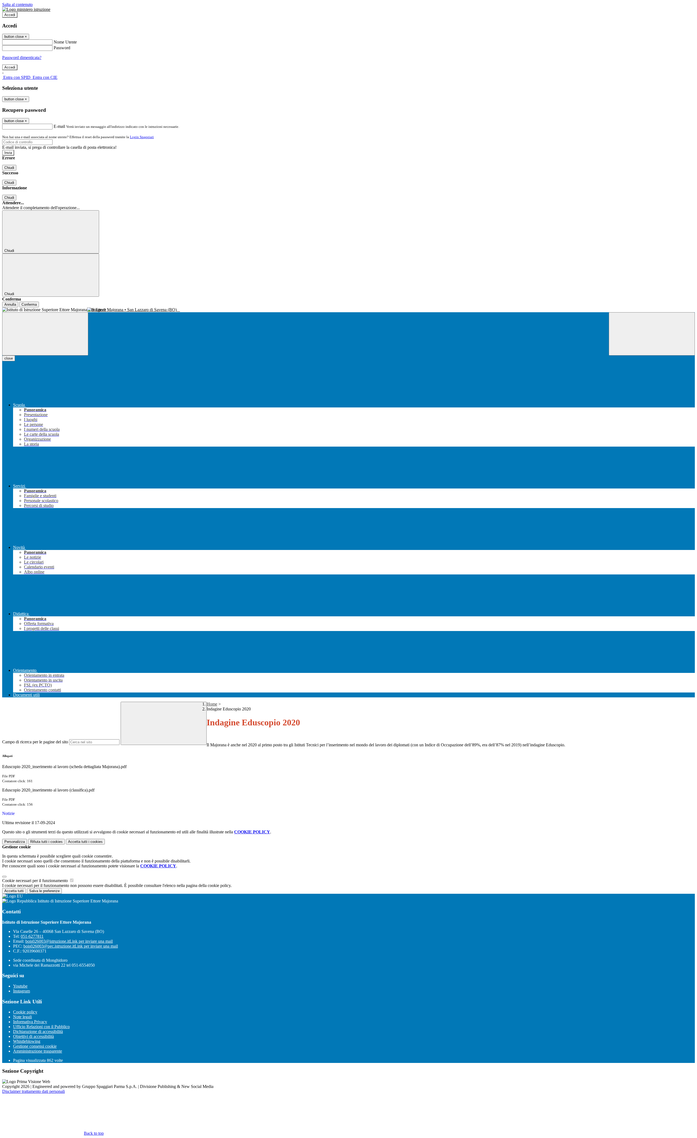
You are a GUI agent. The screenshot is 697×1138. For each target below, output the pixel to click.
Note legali (22, 1017)
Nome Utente (65, 42)
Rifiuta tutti (46, 842)
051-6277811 (32, 936)
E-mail (59, 126)
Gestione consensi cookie (35, 1046)
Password (62, 47)
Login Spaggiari (142, 137)
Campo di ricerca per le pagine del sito (35, 742)
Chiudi (9, 168)
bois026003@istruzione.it (69, 941)
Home (212, 704)
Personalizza (14, 842)
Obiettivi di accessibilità (33, 1036)
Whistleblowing (26, 1041)
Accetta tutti (85, 842)
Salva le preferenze (44, 891)
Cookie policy (25, 1012)
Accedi (9, 15)
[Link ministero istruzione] (26, 9)
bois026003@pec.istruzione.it (70, 946)
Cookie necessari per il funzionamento (35, 880)
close (8, 358)
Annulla (10, 304)
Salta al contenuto (17, 4)
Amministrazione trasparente (37, 1051)
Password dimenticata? (21, 57)
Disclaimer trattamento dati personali (33, 1091)
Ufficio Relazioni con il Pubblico (41, 1026)
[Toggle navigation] (45, 333)
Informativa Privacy (30, 1021)
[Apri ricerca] (652, 333)
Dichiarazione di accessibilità (38, 1031)
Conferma (29, 304)
